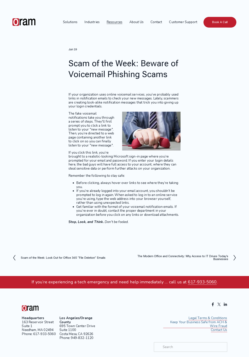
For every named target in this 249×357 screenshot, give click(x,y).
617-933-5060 (202, 282)
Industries (92, 22)
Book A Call (220, 22)
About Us (136, 22)
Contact (156, 22)
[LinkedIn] (225, 304)
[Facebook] (213, 304)
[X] (219, 304)
